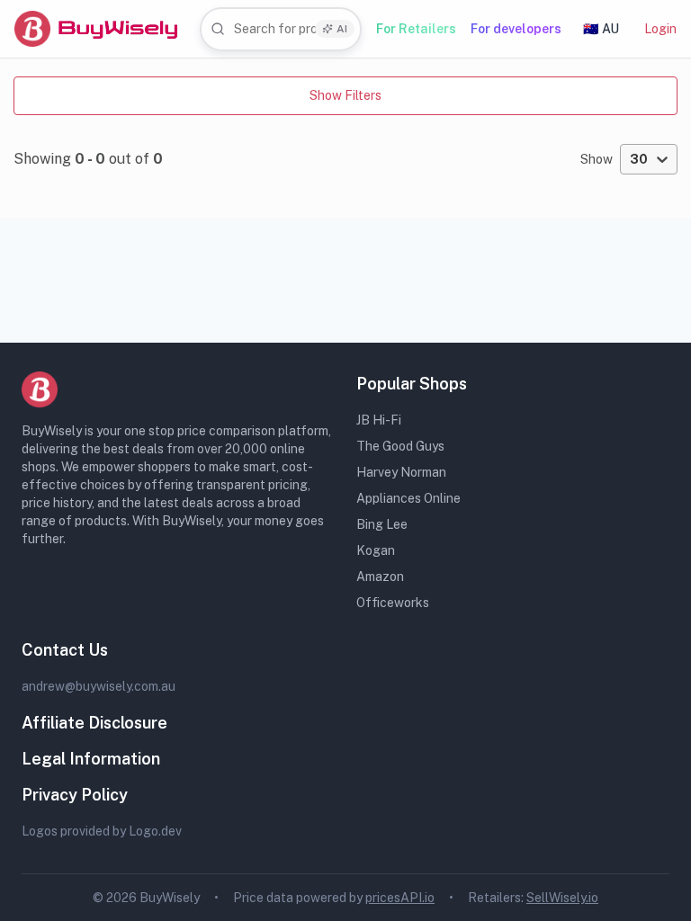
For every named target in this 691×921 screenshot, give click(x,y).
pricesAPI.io (400, 897)
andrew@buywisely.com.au (98, 686)
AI (342, 28)
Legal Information (91, 758)
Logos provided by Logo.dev (102, 831)
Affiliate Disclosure (94, 722)
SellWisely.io (562, 897)
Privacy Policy (75, 794)
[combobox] (281, 29)
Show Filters (345, 95)
